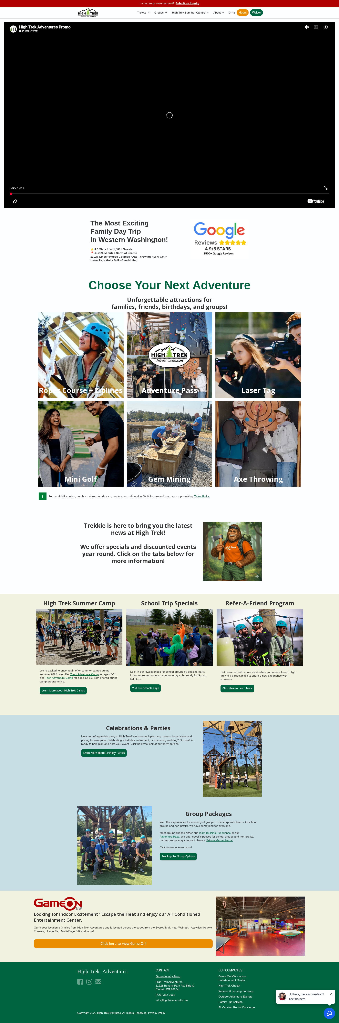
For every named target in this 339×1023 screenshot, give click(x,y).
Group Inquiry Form (168, 976)
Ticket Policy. (202, 496)
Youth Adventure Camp (84, 674)
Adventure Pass (169, 836)
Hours (243, 12)
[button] (144, 12)
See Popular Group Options (178, 856)
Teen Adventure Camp (59, 677)
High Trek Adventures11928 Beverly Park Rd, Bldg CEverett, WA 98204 (175, 985)
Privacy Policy (156, 1012)
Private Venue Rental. (219, 840)
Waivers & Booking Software (236, 991)
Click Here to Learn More (237, 688)
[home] (88, 13)
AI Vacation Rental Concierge (237, 1007)
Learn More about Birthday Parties (104, 752)
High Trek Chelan (229, 985)
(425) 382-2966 (165, 994)
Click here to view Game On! (123, 943)
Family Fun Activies (230, 1001)
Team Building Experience (215, 832)
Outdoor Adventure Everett (235, 996)
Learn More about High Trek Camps (63, 690)
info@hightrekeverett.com (172, 1000)
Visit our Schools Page (145, 688)
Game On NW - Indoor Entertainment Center (233, 978)
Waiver (256, 12)
